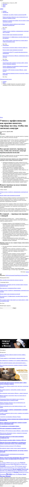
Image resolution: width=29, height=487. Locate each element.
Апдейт (5, 467)
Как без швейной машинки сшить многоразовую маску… (13, 362)
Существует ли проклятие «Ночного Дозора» (10, 416)
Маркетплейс (24, 469)
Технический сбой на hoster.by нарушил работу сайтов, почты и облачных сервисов (15, 63)
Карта (4, 6)
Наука (4, 28)
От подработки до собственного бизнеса (9, 426)
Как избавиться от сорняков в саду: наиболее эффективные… (14, 360)
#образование (8, 464)
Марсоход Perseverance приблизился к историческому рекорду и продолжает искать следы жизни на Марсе (13, 443)
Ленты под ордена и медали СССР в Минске (10, 446)
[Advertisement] (14, 101)
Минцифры (2, 470)
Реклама (16, 472)
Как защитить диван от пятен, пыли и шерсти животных (13, 448)
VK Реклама (19, 466)
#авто (1, 462)
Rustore (13, 466)
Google (3, 466)
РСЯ (12, 472)
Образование (6, 45)
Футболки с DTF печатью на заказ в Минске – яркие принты (14, 430)
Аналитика (2, 467)
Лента (4, 5)
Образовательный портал (6, 79)
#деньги (18, 462)
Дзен (24, 467)
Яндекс (9, 474)
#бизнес (8, 462)
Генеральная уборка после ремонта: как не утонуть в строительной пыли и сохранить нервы (12, 400)
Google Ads (7, 466)
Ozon (10, 466)
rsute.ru (27, 271)
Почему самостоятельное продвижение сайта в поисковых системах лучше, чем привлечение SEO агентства (14, 458)
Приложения (9, 472)
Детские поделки (20, 467)
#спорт (20, 464)
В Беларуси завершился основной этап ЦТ (10, 428)
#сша (22, 464)
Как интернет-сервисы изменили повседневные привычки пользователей (14, 24)
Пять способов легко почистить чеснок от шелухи (11, 280)
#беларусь (4, 462)
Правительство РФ (3, 472)
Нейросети (10, 470)
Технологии (5, 60)
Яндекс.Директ (22, 474)
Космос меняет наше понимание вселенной (13, 34)
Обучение (15, 470)
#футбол (25, 464)
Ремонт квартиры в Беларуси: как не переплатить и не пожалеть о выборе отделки (15, 17)
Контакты (5, 4)
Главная (4, 11)
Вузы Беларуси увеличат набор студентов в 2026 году (15, 47)
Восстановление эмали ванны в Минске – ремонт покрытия (14, 393)
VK (16, 466)
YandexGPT (25, 466)
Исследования (17, 469)
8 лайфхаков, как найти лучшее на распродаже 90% (14, 14)
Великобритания (9, 467)
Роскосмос (27, 472)
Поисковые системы (22, 470)
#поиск (12, 464)
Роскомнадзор (21, 472)
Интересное (5, 12)
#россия (16, 464)
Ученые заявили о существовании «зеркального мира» (12, 358)
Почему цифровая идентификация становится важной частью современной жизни (15, 67)
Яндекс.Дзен (15, 474)
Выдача (16, 467)
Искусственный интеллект (6, 469)
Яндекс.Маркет (5, 476)
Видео (13, 467)
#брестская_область (13, 462)
